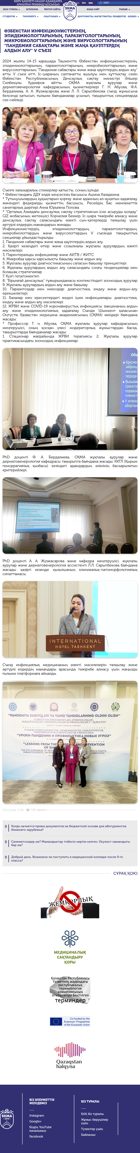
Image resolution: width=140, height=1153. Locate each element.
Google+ (35, 1121)
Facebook (36, 1136)
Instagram (36, 1115)
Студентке (9, 16)
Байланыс (88, 1135)
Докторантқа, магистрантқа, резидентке (102, 16)
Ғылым (123, 9)
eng (91, 3)
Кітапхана (32, 9)
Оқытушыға (51, 16)
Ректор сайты (52, 9)
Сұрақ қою (125, 873)
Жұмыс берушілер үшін (94, 1121)
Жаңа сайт (93, 9)
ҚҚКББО (132, 16)
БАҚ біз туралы (92, 1114)
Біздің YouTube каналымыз (40, 1129)
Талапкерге (29, 16)
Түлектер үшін (92, 1129)
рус (84, 3)
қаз (77, 3)
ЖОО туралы (10, 9)
